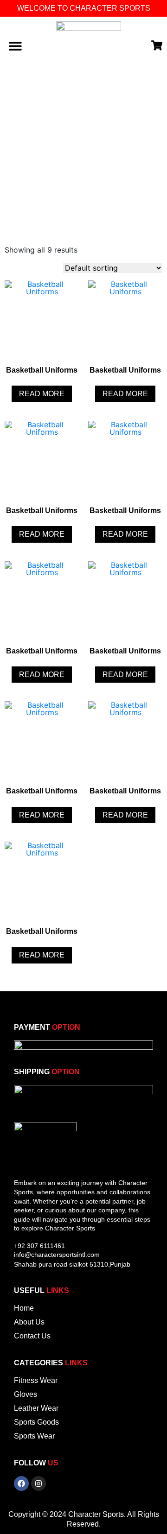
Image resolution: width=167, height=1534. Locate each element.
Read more (41, 394)
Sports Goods (36, 1422)
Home (24, 1308)
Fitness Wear (36, 1380)
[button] (15, 46)
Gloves (25, 1394)
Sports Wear (34, 1436)
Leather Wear (36, 1408)
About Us (29, 1322)
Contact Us (32, 1336)
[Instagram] (38, 1483)
